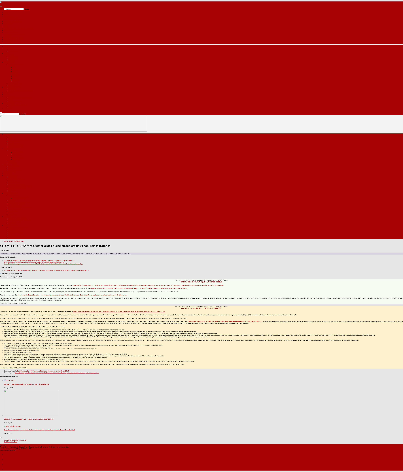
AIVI (5, 25)
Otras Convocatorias (11, 225)
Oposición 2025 (18, 152)
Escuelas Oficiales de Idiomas (18, 227)
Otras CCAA (12, 163)
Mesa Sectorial (13, 59)
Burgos (15, 69)
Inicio (6, 12)
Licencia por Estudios (15, 209)
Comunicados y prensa (15, 64)
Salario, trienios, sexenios (21, 197)
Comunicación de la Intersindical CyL (20, 98)
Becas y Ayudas (13, 238)
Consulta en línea (14, 141)
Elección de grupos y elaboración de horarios (19, 29)
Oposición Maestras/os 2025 (13, 20)
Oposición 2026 (18, 157)
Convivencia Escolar (15, 222)
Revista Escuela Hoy (15, 84)
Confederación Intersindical (17, 105)
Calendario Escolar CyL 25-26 (14, 37)
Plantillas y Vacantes (15, 170)
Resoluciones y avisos (15, 147)
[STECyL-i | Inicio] (4, 2)
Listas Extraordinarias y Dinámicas (19, 140)
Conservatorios (13, 231)
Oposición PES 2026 (11, 18)
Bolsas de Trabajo (14, 143)
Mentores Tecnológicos (16, 184)
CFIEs (10, 191)
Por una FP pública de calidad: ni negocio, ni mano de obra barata (26, 384)
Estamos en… (12, 51)
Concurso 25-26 (13, 166)
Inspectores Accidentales (17, 188)
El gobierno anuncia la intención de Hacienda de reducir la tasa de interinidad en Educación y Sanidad (39, 430)
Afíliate (6, 14)
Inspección (12, 161)
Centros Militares (14, 182)
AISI (5, 27)
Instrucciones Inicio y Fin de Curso (19, 220)
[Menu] (1, 6)
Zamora (15, 82)
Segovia (15, 76)
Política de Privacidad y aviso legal (15, 440)
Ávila (14, 67)
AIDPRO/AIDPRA (10, 172)
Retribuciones (9, 30)
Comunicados (8, 16)
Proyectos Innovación (15, 232)
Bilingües (11, 181)
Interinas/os (8, 23)
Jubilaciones (12, 215)
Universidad (8, 92)
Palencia (15, 73)
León (14, 71)
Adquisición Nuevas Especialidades (19, 207)
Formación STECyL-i (10, 41)
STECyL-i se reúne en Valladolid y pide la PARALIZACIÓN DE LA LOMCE (28, 419)
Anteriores (16, 154)
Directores (12, 190)
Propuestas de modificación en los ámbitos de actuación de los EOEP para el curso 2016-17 (34, 262)
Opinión (11, 85)
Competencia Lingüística (16, 204)
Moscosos (7, 36)
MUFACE (11, 213)
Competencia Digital (15, 206)
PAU (9, 234)
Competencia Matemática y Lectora (20, 186)
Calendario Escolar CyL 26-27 (14, 39)
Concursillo (8, 174)
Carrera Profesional (10, 32)
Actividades (12, 89)
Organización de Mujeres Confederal (20, 91)
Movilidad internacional (16, 236)
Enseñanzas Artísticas (15, 229)
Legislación (8, 43)
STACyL (7, 94)
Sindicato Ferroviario (15, 101)
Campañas (11, 60)
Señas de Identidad (14, 50)
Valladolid (16, 80)
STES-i (10, 107)
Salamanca (16, 75)
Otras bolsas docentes (16, 145)
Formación (7, 109)
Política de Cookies (10, 442)
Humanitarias (12, 177)
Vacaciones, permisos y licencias (14, 34)
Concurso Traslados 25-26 (13, 21)
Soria (14, 78)
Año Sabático (12, 211)
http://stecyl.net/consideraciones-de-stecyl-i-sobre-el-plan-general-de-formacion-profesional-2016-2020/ (225, 321)
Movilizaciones (13, 57)
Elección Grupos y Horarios (17, 218)
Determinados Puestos (16, 179)
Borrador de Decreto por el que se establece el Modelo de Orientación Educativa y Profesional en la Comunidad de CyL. (43, 264)
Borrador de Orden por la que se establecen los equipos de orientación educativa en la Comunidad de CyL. (39, 260)
